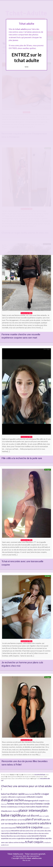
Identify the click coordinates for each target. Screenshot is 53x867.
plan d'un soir (33, 819)
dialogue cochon (12, 800)
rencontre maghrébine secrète (38, 838)
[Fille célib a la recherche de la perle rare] (26, 392)
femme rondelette (8, 807)
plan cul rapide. (44, 816)
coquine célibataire (8, 797)
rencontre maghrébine (16, 838)
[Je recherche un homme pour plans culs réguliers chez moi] (26, 607)
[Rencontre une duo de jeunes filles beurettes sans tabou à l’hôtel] (26, 707)
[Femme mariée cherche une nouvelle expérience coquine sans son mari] (26, 277)
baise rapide (18, 793)
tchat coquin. (34, 842)
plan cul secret (7, 819)
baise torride (29, 794)
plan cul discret (30, 815)
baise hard (6, 794)
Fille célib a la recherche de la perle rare (22, 458)
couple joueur (21, 797)
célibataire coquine (34, 797)
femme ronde (42, 803)
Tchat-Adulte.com (15, 854)
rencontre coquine (29, 827)
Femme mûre (29, 803)
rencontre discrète (44, 831)
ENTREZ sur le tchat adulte (26, 57)
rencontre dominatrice (10, 833)
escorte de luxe (39, 774)
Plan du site (26, 860)
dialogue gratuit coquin (34, 800)
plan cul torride (19, 820)
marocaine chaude (33, 806)
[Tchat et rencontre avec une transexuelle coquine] (26, 504)
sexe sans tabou (7, 842)
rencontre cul (16, 830)
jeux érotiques (20, 807)
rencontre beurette (8, 828)
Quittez (26, 66)
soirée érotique (19, 842)
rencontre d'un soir (29, 831)
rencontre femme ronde (22, 836)
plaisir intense (29, 810)
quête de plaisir (18, 823)
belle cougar (42, 793)
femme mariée (14, 803)
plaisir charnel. (12, 811)
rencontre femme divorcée (31, 833)
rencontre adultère (38, 823)
